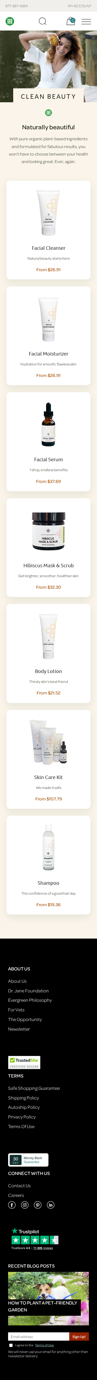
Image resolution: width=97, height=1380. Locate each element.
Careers (16, 1195)
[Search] (42, 21)
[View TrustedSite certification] (24, 1062)
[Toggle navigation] (85, 21)
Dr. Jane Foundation (28, 990)
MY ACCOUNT (80, 5)
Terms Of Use (21, 1126)
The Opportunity (25, 1019)
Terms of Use (44, 1345)
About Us (17, 981)
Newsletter (19, 1029)
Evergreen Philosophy (30, 1000)
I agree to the (34, 1345)
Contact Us (19, 1185)
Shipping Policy (23, 1097)
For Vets (16, 1009)
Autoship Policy (24, 1107)
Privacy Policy (22, 1116)
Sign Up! (79, 1336)
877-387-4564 (16, 5)
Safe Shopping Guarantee (34, 1088)
